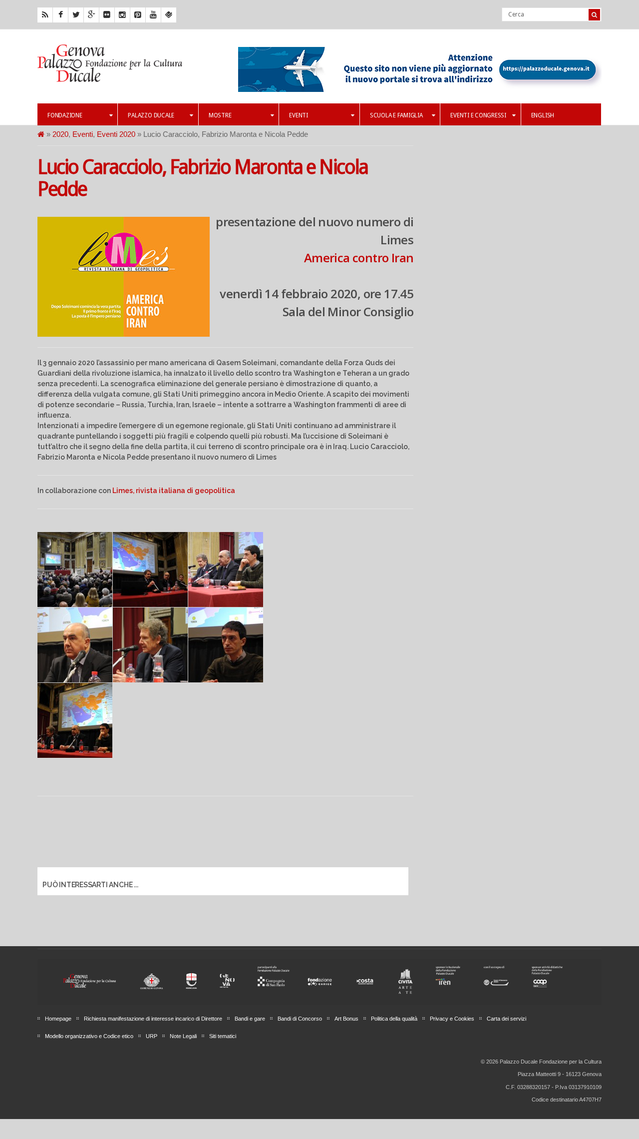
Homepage (58, 1019)
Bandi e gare (250, 1019)
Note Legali (183, 1036)
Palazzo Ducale (151, 115)
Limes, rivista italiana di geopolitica (173, 491)
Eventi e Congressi (478, 115)
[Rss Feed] (44, 14)
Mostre (220, 115)
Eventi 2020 (116, 134)
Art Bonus (346, 1019)
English (542, 115)
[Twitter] (75, 14)
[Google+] (91, 14)
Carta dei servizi (506, 1019)
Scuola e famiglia (396, 115)
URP (151, 1036)
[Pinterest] (137, 14)
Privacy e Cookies (452, 1019)
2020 (60, 134)
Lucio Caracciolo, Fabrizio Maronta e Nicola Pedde (202, 178)
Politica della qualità (394, 1019)
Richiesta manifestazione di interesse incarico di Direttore (153, 1019)
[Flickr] (106, 14)
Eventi (298, 115)
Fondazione (64, 115)
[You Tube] (153, 14)
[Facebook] (60, 14)
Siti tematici (222, 1036)
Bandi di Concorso (300, 1019)
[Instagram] (122, 14)
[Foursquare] (168, 14)
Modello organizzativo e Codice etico (89, 1036)
